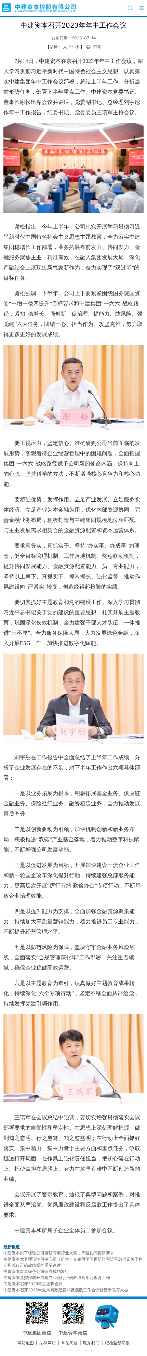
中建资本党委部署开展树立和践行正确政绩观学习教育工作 (56, 1277)
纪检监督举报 (117, 1342)
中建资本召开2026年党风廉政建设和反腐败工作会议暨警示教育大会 (65, 1289)
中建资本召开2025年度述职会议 (33, 1283)
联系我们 (91, 1342)
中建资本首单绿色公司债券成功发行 (36, 1271)
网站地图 (25, 1342)
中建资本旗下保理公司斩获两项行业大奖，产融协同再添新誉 (58, 1252)
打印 (97, 46)
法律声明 (47, 1342)
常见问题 (69, 1342)
